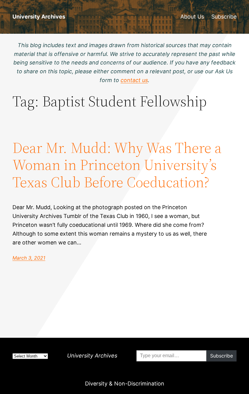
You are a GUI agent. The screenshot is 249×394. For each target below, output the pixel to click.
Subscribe (224, 16)
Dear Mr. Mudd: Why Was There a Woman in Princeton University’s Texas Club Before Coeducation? (117, 165)
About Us (192, 16)
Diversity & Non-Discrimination (124, 383)
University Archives (38, 16)
